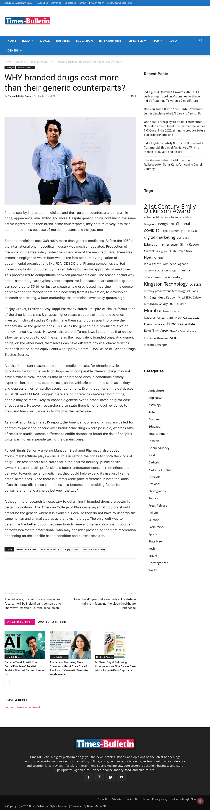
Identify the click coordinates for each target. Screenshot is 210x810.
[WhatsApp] (27, 105)
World (45, 40)
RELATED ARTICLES (20, 622)
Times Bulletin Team (19, 95)
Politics (153, 498)
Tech (155, 40)
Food (151, 455)
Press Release (157, 505)
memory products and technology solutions (171, 291)
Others (13, 50)
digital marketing (159, 237)
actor (147, 217)
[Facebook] (9, 105)
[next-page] (13, 682)
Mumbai (152, 310)
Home (11, 40)
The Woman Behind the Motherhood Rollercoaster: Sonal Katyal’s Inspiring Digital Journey (173, 164)
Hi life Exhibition (180, 251)
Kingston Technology (166, 284)
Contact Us (70, 2)
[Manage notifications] (200, 801)
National (154, 484)
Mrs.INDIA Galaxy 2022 (159, 304)
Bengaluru (166, 224)
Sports (152, 534)
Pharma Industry (50, 549)
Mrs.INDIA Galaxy (190, 297)
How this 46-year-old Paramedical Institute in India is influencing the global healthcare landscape (105, 603)
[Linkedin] (37, 105)
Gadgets (154, 462)
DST (179, 237)
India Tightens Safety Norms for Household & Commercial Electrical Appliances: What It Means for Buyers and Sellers (173, 147)
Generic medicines (26, 549)
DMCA (82, 2)
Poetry (148, 324)
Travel (152, 556)
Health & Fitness (38, 61)
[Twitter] (18, 105)
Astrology (154, 405)
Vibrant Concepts (156, 345)
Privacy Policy (96, 2)
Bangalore (150, 224)
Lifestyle (135, 40)
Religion (154, 513)
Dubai (186, 237)
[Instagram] (99, 777)
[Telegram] (46, 105)
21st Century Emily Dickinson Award (170, 208)
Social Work (156, 527)
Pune (171, 324)
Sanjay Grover (71, 549)
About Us (43, 2)
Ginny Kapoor (189, 244)
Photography (157, 491)
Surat (175, 337)
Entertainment (110, 40)
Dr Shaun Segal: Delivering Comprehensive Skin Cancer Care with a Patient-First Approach (115, 666)
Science (153, 520)
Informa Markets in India (157, 277)
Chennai (183, 224)
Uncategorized (158, 563)
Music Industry (171, 311)
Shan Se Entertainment (183, 331)
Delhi (194, 231)
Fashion (153, 441)
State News (156, 541)
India (26, 40)
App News (155, 398)
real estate (186, 324)
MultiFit (181, 304)
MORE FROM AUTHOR (52, 622)
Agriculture (156, 390)
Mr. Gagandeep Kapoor (160, 297)
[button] (200, 41)
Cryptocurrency (172, 231)
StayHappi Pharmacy (94, 549)
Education (84, 40)
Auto (173, 40)
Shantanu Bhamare (156, 338)
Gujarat (149, 251)
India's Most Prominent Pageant (166, 264)
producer (159, 324)
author (187, 217)
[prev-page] (7, 682)
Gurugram (161, 251)
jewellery (177, 277)
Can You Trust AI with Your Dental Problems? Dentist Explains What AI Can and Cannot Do (173, 111)
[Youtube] (122, 777)
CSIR (186, 231)
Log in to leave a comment (22, 707)
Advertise (56, 2)
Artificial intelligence (167, 217)
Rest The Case (156, 331)
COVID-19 (152, 230)
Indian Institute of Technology (160, 270)
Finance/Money (158, 448)
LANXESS (195, 284)
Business (63, 40)
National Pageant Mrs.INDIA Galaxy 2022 (172, 317)
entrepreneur (169, 244)
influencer (185, 270)
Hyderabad (154, 257)
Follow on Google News (119, 2)
